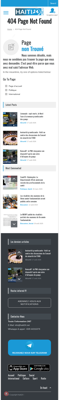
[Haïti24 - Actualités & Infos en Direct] (29, 12)
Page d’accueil (15, 86)
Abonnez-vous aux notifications (29, 302)
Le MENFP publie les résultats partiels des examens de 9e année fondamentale (32, 217)
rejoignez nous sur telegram (29, 353)
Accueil (11, 375)
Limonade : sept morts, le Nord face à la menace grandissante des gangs (31, 116)
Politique (12, 90)
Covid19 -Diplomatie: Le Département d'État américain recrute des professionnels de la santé (32, 181)
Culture (26, 378)
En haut (43, 388)
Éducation (24, 205)
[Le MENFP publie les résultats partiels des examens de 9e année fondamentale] (10, 220)
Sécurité (23, 123)
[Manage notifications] (6, 393)
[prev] (14, 115)
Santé (30, 189)
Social (31, 223)
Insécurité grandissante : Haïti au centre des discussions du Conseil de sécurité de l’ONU (33, 135)
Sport (35, 378)
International (14, 94)
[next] (14, 160)
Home (9, 29)
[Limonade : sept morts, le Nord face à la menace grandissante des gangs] (10, 119)
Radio (43, 378)
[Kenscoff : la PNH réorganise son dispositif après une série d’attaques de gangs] (10, 156)
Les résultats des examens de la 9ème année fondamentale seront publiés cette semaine (32, 198)
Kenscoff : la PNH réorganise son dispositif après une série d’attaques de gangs (32, 153)
